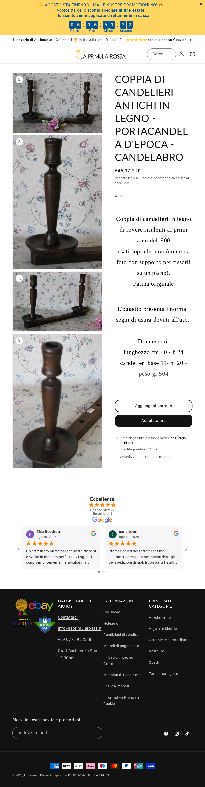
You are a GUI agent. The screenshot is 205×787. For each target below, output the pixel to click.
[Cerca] (170, 54)
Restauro (156, 651)
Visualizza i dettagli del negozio (146, 457)
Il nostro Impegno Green (118, 660)
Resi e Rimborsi (116, 686)
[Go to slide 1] (99, 572)
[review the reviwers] (93, 535)
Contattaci (68, 617)
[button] (10, 54)
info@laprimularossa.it (80, 628)
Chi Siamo (112, 612)
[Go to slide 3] (106, 571)
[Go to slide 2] (103, 571)
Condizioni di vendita (121, 635)
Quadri (154, 662)
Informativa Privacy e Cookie (122, 700)
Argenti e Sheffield (164, 629)
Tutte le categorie (163, 674)
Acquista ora (154, 420)
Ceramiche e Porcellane (168, 640)
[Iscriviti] (96, 733)
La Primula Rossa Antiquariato (45, 775)
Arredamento (160, 617)
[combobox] (162, 54)
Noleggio (111, 623)
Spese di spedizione (155, 178)
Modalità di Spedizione (123, 675)
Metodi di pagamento (121, 646)
